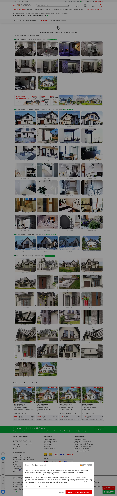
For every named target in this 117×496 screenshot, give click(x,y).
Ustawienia (61, 492)
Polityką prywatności (56, 486)
